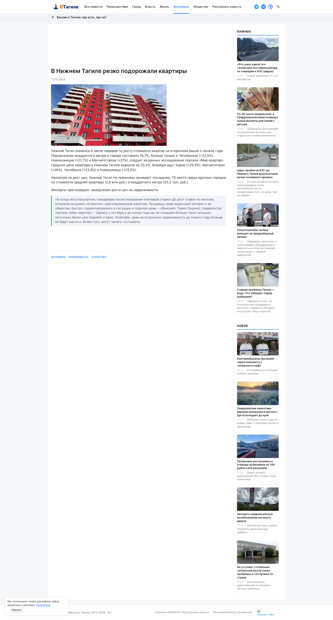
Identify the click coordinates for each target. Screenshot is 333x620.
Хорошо (16, 609)
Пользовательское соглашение (232, 612)
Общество (200, 6)
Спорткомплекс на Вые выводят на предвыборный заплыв (255, 233)
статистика (99, 256)
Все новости (93, 6)
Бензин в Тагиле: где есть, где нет (82, 17)
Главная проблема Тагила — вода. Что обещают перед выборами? (255, 293)
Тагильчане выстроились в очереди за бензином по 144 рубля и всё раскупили (256, 465)
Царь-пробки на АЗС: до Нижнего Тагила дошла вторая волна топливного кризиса (257, 174)
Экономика (181, 6)
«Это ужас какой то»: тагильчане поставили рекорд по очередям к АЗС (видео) (257, 68)
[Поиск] (278, 6)
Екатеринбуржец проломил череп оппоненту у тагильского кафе (255, 362)
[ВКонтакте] (263, 6)
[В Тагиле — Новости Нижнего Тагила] (65, 7)
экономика (58, 256)
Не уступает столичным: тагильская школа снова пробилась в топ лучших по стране (255, 572)
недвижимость (78, 256)
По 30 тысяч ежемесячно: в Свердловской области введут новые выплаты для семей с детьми (257, 119)
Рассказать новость (226, 6)
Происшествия (117, 6)
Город (136, 6)
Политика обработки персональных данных (182, 612)
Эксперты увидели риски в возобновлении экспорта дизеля (255, 517)
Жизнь (164, 6)
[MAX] (270, 6)
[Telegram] (256, 6)
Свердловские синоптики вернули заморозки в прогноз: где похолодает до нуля (257, 412)
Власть (150, 6)
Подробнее (43, 605)
